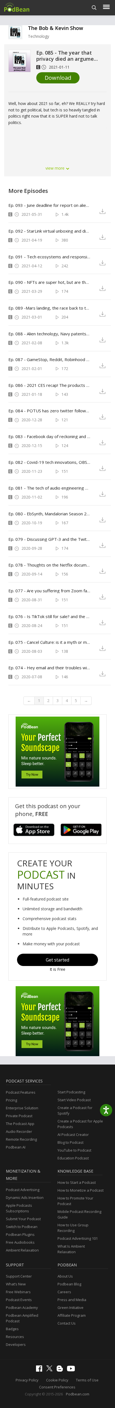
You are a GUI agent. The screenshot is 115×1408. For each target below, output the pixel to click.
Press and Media (72, 1299)
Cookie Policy (57, 1380)
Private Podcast (19, 1115)
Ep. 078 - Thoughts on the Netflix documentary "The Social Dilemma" (49, 564)
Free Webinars (18, 1291)
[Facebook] (40, 1370)
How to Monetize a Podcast (81, 1190)
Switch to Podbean (21, 1226)
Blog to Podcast (70, 1142)
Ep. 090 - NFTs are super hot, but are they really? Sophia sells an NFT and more (49, 282)
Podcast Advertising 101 (78, 1238)
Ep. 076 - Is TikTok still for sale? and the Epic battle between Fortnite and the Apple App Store (49, 616)
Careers (64, 1291)
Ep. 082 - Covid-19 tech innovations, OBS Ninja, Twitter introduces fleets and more (49, 462)
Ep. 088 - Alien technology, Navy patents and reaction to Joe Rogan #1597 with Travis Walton (49, 333)
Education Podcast (73, 1158)
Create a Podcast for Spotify (75, 1110)
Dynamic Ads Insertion (25, 1197)
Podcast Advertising (22, 1189)
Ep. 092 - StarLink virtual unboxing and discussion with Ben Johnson (49, 230)
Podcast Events (19, 1299)
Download (58, 77)
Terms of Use (87, 1380)
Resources (15, 1336)
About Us (65, 1276)
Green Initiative (70, 1307)
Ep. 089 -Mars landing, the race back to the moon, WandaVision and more (49, 307)
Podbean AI (15, 1147)
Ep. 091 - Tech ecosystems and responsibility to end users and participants (49, 256)
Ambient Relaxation (22, 1250)
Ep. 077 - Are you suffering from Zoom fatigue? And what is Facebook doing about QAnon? (49, 590)
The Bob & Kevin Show (55, 28)
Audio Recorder (19, 1131)
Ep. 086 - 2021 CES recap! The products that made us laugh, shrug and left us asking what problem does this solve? (49, 385)
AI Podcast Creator (73, 1134)
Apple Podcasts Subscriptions (19, 1208)
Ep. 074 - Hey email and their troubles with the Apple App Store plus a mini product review (49, 667)
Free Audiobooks (20, 1242)
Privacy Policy (27, 1380)
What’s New (16, 1284)
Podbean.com (77, 1394)
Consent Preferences (57, 1387)
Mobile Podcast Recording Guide (79, 1214)
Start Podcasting (71, 1091)
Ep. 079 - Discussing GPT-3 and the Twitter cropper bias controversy (49, 539)
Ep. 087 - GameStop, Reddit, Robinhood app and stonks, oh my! (49, 359)
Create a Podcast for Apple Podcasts (80, 1124)
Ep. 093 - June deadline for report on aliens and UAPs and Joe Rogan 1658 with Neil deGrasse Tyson (49, 205)
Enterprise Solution (22, 1107)
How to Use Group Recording (73, 1227)
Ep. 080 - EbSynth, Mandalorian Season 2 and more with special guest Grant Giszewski (49, 513)
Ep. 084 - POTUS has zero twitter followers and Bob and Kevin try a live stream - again (49, 410)
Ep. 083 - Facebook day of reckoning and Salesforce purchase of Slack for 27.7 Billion (49, 436)
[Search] (94, 7)
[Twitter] (50, 1370)
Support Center (19, 1276)
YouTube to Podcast (74, 1150)
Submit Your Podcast (23, 1218)
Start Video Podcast (74, 1099)
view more (55, 168)
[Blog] (61, 1370)
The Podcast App (20, 1123)
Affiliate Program (72, 1315)
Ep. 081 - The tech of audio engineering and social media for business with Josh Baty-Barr (49, 487)
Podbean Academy (22, 1307)
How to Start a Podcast (77, 1182)
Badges (12, 1328)
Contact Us (67, 1323)
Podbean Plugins (20, 1234)
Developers (16, 1344)
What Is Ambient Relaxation (71, 1249)
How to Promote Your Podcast (75, 1201)
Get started (57, 960)
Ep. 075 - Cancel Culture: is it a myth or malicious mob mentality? (49, 642)
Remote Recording (21, 1139)
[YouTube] (72, 1370)
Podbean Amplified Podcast (22, 1318)
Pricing (11, 1100)
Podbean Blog (69, 1284)
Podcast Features (20, 1092)
